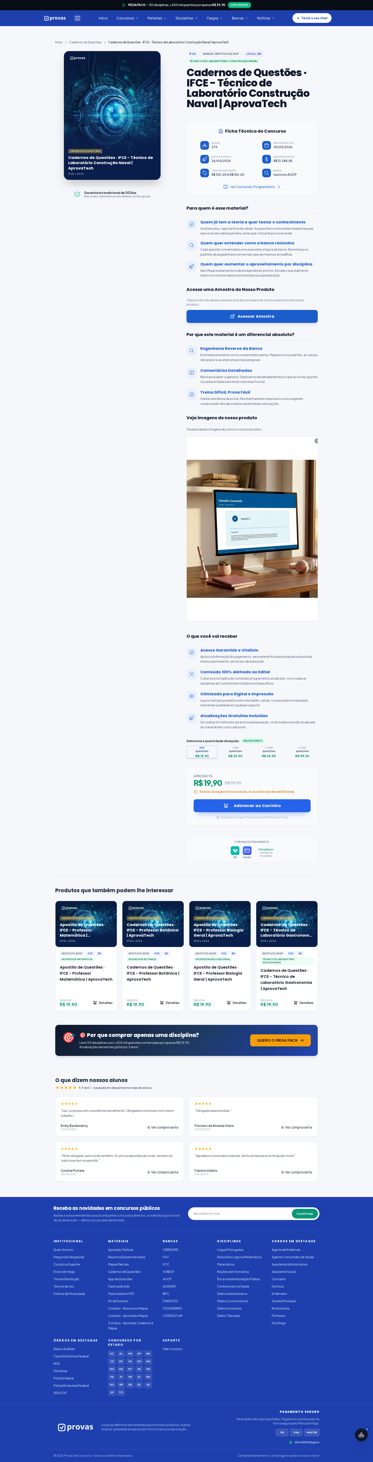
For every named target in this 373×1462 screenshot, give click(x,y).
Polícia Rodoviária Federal (71, 1385)
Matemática (225, 1264)
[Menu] (77, 18)
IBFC (166, 1294)
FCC (166, 1264)
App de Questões (120, 1279)
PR (130, 1377)
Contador (279, 1279)
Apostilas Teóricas (121, 1250)
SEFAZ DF (60, 1393)
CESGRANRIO (172, 1308)
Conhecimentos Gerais (233, 1286)
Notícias (263, 18)
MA (148, 1361)
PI (121, 1377)
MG (112, 1369)
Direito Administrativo (232, 1294)
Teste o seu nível (314, 18)
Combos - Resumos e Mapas (128, 1308)
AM (130, 1353)
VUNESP (168, 1272)
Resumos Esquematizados (126, 1257)
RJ (139, 1377)
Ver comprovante (165, 1127)
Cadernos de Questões (85, 42)
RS (130, 1384)
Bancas (238, 18)
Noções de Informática (233, 1272)
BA (148, 1353)
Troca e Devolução (66, 1279)
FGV (166, 1257)
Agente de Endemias (286, 1250)
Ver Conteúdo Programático (252, 186)
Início (103, 18)
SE (148, 1384)
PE (112, 1377)
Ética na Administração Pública (238, 1279)
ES (130, 1361)
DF (121, 1361)
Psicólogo (279, 1323)
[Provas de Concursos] (54, 18)
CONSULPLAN (172, 1316)
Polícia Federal (64, 1378)
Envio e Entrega (64, 1272)
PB (148, 1369)
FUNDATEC (170, 1301)
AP (139, 1353)
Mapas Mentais (118, 1264)
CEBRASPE (170, 1250)
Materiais (154, 18)
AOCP (167, 1279)
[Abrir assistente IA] (361, 1434)
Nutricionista (280, 1308)
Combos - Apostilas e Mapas (128, 1316)
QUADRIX (169, 1286)
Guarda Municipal (284, 1301)
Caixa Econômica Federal (71, 1356)
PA (139, 1369)
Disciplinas (184, 18)
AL (121, 1353)
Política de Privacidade (69, 1294)
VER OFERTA (239, 4)
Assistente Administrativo (290, 1264)
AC (112, 1353)
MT (130, 1369)
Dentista (278, 1286)
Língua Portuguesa (230, 1250)
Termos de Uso (64, 1286)
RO (112, 1384)
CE (112, 1361)
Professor (278, 1316)
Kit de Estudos (118, 1301)
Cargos (212, 18)
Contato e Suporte (67, 1264)
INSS (57, 1363)
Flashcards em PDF (121, 1294)
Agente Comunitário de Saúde (293, 1257)
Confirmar (305, 1213)
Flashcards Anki (119, 1286)
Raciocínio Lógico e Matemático (239, 1257)
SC (139, 1384)
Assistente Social (284, 1272)
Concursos (125, 18)
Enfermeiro (279, 1294)
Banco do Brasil (64, 1349)
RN (148, 1377)
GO (139, 1361)
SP (112, 1392)
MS (121, 1369)
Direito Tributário (228, 1316)
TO (121, 1392)
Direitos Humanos (229, 1308)
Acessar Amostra (256, 316)
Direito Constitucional (232, 1301)
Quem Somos (63, 1250)
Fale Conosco (172, 1349)
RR (121, 1384)
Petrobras (60, 1371)
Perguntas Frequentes (69, 1257)
